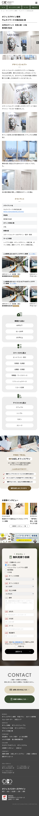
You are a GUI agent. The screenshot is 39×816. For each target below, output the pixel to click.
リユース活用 (19, 387)
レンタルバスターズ (23, 767)
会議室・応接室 (19, 369)
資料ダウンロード (7, 756)
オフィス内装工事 (7, 731)
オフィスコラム (22, 745)
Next (37, 42)
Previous (1, 42)
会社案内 (4, 737)
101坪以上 (19, 337)
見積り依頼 (5, 754)
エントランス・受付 (19, 357)
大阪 (19, 791)
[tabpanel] (19, 57)
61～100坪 (19, 331)
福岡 (23, 791)
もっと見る (32, 254)
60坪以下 (19, 325)
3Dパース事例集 (31, 717)
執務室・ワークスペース (19, 375)
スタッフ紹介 (13, 737)
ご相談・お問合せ (31, 754)
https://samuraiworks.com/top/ (13, 211)
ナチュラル (19, 407)
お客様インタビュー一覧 (19, 526)
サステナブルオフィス (9, 745)
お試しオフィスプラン (17, 754)
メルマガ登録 (6, 739)
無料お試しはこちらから (19, 488)
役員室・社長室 (19, 363)
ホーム (3, 7)
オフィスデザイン (20, 728)
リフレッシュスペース (19, 381)
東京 (3, 791)
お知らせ (18, 748)
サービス (26, 7)
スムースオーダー (7, 719)
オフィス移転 (6, 725)
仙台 (8, 791)
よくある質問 (23, 737)
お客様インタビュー (8, 748)
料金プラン (20, 717)
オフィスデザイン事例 (14, 7)
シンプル (19, 413)
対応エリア (18, 719)
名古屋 (13, 791)
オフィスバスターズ (8, 767)
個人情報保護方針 (18, 642)
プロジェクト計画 (7, 728)
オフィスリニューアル (18, 725)
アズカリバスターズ (8, 772)
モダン (19, 419)
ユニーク (19, 425)
